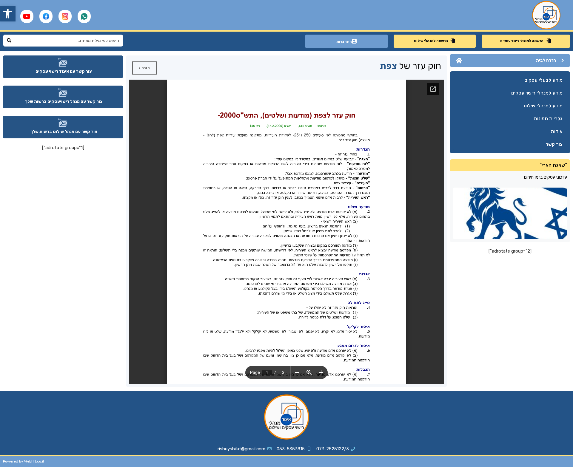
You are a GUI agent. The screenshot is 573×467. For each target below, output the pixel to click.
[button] (8, 13)
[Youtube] (26, 16)
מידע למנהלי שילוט (543, 106)
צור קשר (554, 144)
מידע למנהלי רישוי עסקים (537, 93)
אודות (557, 131)
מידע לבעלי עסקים (543, 80)
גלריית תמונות (548, 118)
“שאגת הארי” (553, 165)
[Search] (9, 41)
